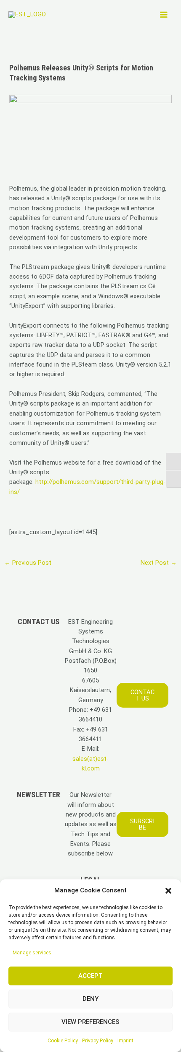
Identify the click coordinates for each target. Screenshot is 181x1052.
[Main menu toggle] (164, 14)
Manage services (32, 953)
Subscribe (142, 824)
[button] (168, 891)
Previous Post (27, 562)
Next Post (159, 562)
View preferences (90, 1022)
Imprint (125, 1041)
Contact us (142, 695)
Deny (90, 999)
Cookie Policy (63, 1041)
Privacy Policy (97, 1041)
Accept (90, 976)
